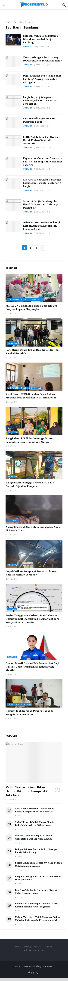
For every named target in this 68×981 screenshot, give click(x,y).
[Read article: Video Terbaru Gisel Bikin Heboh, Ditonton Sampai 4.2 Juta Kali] (34, 762)
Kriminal (12, 343)
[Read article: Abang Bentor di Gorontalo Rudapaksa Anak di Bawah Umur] (34, 509)
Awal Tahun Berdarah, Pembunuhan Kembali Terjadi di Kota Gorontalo (34, 810)
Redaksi (48, 946)
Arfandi (28, 65)
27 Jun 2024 (39, 46)
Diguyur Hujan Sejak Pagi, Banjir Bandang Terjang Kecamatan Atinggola (42, 79)
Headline (13, 521)
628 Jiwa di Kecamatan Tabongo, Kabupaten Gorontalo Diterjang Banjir (42, 183)
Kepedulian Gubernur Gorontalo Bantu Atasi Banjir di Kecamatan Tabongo (42, 161)
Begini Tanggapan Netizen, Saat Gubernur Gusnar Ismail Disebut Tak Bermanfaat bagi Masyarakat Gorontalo (32, 619)
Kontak (37, 946)
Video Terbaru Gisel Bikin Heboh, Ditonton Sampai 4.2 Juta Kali (27, 791)
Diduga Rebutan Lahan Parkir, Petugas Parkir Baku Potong (36, 851)
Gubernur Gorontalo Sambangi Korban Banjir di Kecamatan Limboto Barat (41, 226)
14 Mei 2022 (40, 65)
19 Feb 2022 (40, 108)
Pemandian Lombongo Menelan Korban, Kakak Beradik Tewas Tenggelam (37, 905)
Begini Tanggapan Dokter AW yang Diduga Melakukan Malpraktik (38, 864)
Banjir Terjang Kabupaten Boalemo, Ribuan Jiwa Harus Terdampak (39, 100)
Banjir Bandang (26, 22)
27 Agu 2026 (12, 313)
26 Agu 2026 (12, 627)
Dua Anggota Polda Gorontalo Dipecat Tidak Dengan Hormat (36, 892)
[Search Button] (64, 4)
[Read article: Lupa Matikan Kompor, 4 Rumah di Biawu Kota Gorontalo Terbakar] (34, 554)
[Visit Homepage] (34, 5)
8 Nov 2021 (40, 190)
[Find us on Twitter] (36, 973)
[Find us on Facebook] (29, 973)
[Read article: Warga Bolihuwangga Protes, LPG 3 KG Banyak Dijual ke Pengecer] (34, 465)
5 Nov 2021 (40, 233)
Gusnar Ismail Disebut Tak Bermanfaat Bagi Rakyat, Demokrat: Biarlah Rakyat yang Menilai (32, 667)
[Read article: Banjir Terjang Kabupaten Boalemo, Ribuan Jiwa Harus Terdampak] (13, 101)
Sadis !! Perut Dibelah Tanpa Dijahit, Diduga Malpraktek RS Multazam (35, 824)
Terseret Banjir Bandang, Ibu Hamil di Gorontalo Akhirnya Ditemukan (41, 204)
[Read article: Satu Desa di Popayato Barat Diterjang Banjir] (13, 122)
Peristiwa (13, 432)
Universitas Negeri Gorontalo (25, 299)
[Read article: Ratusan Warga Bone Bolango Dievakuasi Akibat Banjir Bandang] (13, 39)
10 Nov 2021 (40, 148)
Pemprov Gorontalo (19, 704)
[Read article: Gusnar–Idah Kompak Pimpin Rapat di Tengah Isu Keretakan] (34, 693)
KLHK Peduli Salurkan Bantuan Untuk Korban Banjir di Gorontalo (41, 140)
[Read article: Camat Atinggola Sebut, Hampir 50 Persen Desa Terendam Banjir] (13, 61)
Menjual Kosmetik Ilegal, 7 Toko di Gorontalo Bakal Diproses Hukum (34, 837)
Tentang (27, 946)
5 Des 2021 (40, 126)
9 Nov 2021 (40, 169)
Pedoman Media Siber (33, 950)
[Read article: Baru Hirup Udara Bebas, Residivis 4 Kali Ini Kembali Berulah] (34, 332)
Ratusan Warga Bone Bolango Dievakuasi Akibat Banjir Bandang (40, 39)
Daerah (12, 609)
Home (8, 22)
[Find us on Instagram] (32, 973)
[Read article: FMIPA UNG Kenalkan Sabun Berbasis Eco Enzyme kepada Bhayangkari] (34, 288)
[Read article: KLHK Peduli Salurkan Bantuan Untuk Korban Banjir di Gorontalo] (13, 141)
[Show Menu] (3, 4)
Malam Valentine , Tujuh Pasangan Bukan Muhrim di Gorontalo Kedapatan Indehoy (38, 919)
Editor (28, 46)
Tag (15, 22)
